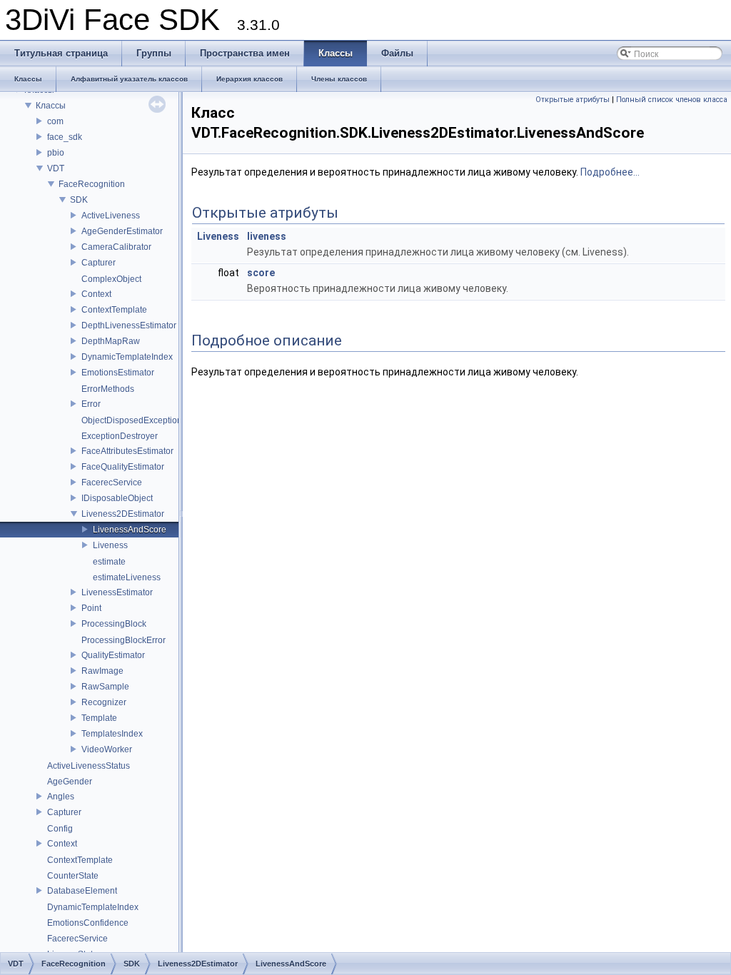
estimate (109, 562)
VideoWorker (106, 749)
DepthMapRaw (110, 341)
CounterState (73, 876)
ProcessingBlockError (123, 640)
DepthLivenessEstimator (128, 325)
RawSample (105, 687)
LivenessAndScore (129, 530)
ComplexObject (111, 279)
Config (60, 829)
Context (96, 294)
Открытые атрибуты (572, 99)
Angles (60, 797)
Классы (51, 106)
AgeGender (69, 782)
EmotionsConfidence (87, 923)
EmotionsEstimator (117, 373)
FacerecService (111, 482)
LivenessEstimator (117, 592)
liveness (266, 236)
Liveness (110, 545)
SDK (79, 200)
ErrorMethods (107, 389)
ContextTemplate (114, 310)
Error (91, 404)
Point (91, 608)
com (55, 121)
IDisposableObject (117, 498)
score (261, 272)
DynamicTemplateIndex (127, 357)
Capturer (98, 263)
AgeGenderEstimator (122, 231)
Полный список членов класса (671, 99)
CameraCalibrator (116, 247)
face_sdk (64, 137)
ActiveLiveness (110, 216)
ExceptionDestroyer (119, 436)
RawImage (102, 671)
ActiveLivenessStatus (88, 766)
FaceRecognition (92, 184)
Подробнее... (610, 172)
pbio (55, 153)
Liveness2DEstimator (122, 514)
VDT (55, 168)
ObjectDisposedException (131, 420)
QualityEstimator (113, 655)
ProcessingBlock (113, 624)
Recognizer (103, 702)
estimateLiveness (127, 577)
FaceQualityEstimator (122, 467)
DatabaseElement (82, 891)
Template (99, 718)
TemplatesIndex (112, 734)
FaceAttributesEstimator (127, 451)
